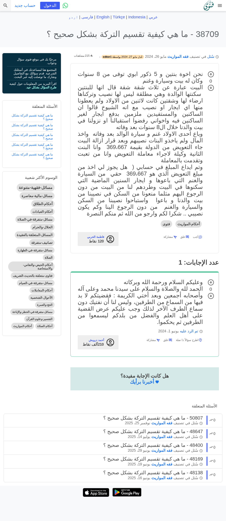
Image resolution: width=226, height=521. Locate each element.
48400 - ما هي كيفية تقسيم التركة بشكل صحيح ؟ (153, 445)
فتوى (166, 224)
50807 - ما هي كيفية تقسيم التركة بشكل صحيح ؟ (153, 418)
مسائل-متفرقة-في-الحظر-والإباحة (32, 312)
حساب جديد (25, 5)
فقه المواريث (178, 56)
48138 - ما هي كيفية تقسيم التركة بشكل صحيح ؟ (153, 472)
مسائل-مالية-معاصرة (37, 196)
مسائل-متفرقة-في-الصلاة (35, 219)
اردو (73, 17)
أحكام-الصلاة (45, 326)
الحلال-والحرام (42, 227)
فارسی (87, 17)
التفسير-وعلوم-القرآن (39, 319)
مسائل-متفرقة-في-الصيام (36, 283)
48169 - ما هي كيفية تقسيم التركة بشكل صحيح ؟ (153, 459)
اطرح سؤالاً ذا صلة (187, 340)
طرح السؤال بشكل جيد (41, 87)
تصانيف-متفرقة (42, 242)
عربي (153, 17)
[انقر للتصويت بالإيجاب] (211, 74)
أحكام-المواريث (188, 224)
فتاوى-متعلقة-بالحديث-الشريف (33, 275)
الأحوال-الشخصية (41, 297)
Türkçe (119, 17)
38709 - (133, 34)
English (102, 17)
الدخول (50, 5)
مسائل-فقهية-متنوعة (36, 187)
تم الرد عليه (189, 331)
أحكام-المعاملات (42, 290)
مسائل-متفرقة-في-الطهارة (35, 250)
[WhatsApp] (65, 5)
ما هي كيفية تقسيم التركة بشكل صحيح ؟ (32, 117)
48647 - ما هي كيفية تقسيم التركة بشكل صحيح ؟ (153, 431)
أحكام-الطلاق (43, 204)
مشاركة (168, 236)
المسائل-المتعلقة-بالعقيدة (35, 235)
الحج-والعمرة (45, 304)
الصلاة (49, 257)
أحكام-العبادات (42, 211)
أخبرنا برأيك (142, 382)
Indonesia (136, 17)
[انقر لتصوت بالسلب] (211, 87)
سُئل (210, 56)
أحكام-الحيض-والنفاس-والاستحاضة (38, 266)
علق (182, 236)
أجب (195, 236)
